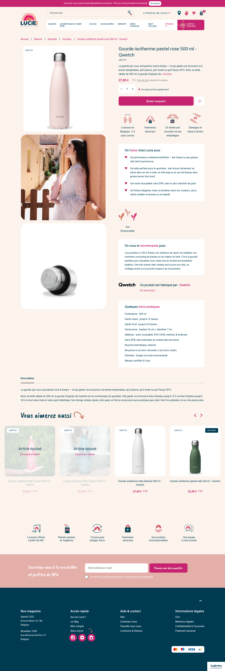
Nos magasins (31, 611)
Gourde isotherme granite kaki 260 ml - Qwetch (195, 481)
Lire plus (167, 73)
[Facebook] (73, 637)
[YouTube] (82, 637)
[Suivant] (201, 415)
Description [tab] (27, 378)
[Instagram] (91, 637)
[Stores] (179, 13)
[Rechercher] (129, 13)
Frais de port (143, 80)
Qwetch (29, 50)
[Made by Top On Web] (216, 666)
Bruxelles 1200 (33, 635)
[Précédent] (195, 415)
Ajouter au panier (156, 101)
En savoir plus (147, 290)
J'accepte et (121, 576)
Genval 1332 (31, 620)
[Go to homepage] (29, 19)
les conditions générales (111, 576)
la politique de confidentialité (139, 576)
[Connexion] (187, 13)
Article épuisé (24, 501)
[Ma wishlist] (194, 13)
